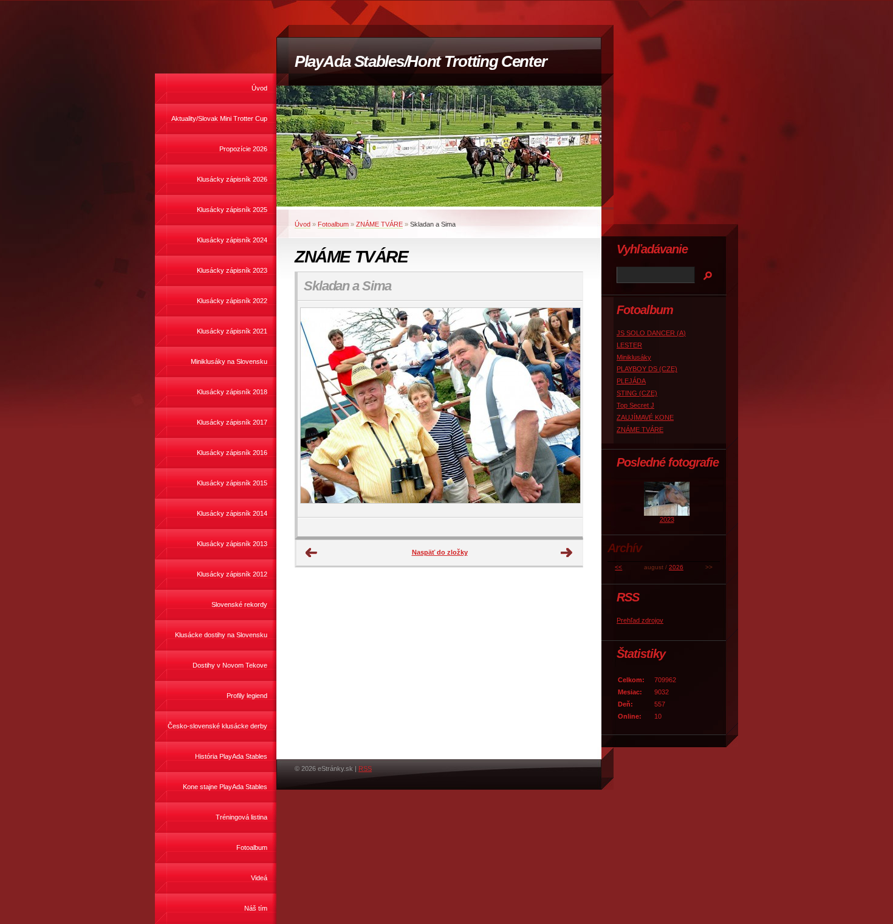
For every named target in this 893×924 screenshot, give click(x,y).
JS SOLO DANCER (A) (651, 333)
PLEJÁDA (631, 381)
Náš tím (255, 908)
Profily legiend (247, 695)
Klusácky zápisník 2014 (232, 513)
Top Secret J (635, 405)
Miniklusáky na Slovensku (229, 361)
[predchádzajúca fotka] (317, 409)
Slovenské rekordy (239, 604)
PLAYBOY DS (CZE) (647, 368)
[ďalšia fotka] (563, 409)
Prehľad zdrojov (640, 620)
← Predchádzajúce (312, 553)
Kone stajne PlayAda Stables (225, 786)
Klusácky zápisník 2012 (232, 574)
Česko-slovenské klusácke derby (217, 726)
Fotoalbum (251, 847)
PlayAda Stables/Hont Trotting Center (420, 61)
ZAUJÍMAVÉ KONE (645, 417)
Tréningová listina (241, 817)
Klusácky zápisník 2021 (232, 331)
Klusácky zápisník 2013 (232, 543)
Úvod (259, 88)
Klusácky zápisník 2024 (232, 240)
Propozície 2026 (243, 148)
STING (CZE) (637, 393)
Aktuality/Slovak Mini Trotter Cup (219, 118)
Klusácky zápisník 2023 (232, 270)
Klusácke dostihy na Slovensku (221, 634)
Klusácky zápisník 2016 (232, 452)
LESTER (629, 345)
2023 (667, 519)
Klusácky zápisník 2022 (232, 300)
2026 (676, 567)
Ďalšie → (567, 553)
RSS (365, 768)
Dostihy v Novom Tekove (230, 665)
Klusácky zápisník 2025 (232, 209)
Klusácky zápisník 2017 (232, 422)
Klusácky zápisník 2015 (232, 483)
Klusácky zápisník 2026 (232, 179)
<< (618, 567)
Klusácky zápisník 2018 (232, 391)
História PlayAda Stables (231, 756)
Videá (259, 877)
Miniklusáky (634, 357)
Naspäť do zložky (440, 552)
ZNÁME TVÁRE (379, 224)
